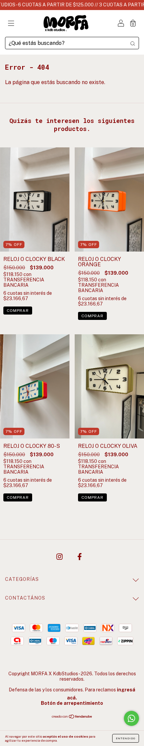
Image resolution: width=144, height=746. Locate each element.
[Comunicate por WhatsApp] (131, 718)
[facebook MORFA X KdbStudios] (79, 557)
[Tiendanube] (72, 717)
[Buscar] (132, 43)
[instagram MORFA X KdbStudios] (60, 557)
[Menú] (11, 24)
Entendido (125, 738)
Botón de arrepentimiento (72, 703)
